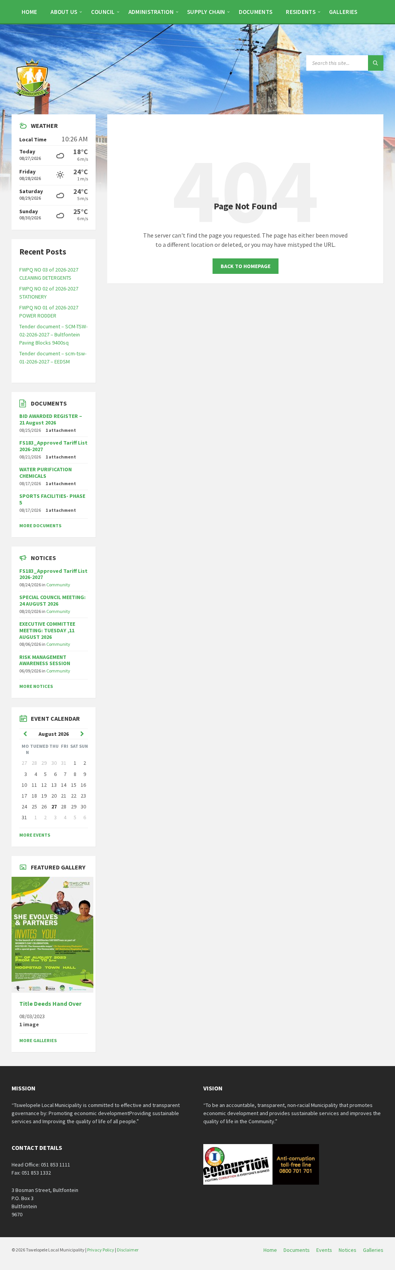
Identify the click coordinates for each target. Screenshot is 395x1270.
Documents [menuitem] (297, 1249)
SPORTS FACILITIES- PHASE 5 (52, 499)
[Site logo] (33, 99)
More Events (34, 835)
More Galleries (38, 1040)
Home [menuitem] (270, 1249)
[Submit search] (375, 63)
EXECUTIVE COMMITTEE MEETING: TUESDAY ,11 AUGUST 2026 (47, 630)
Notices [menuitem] (347, 1249)
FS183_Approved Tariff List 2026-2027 (53, 446)
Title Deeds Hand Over (50, 1003)
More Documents (40, 525)
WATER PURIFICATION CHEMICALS (45, 472)
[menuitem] (29, 11)
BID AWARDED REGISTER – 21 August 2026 (50, 419)
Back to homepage (245, 266)
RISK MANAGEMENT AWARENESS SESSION (44, 660)
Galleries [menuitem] (373, 1249)
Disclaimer (127, 1250)
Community (58, 584)
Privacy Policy (100, 1250)
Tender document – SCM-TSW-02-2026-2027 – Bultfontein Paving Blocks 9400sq (53, 334)
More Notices (36, 686)
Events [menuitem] (324, 1249)
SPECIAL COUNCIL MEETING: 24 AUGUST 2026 (52, 600)
